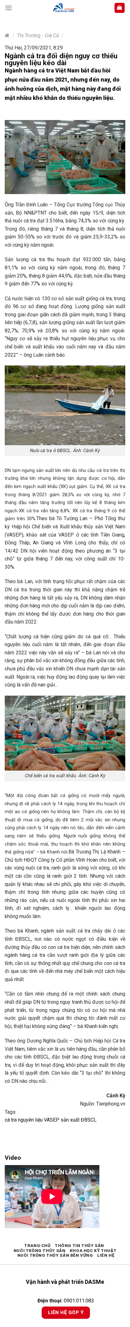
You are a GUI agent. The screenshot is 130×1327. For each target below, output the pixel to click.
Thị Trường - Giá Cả (38, 35)
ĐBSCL (89, 1120)
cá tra (11, 1120)
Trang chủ (37, 1245)
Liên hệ (105, 1255)
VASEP (52, 1120)
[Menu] (8, 7)
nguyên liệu (31, 1120)
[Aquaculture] (63, 8)
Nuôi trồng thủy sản (40, 1250)
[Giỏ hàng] (120, 8)
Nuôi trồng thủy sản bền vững (55, 1255)
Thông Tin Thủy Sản (79, 1245)
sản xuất (71, 1120)
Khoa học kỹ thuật (93, 1250)
